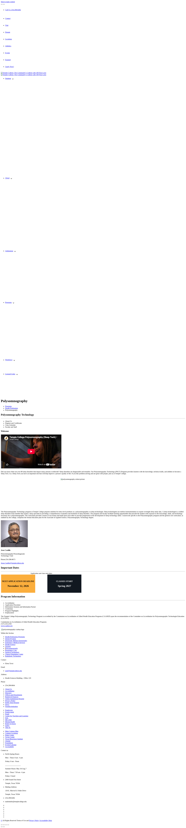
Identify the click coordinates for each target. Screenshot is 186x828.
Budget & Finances (11, 697)
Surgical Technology (12, 652)
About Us (8, 689)
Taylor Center (10, 737)
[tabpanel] (93, 497)
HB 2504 (8, 720)
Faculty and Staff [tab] (11, 427)
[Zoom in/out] (8, 824)
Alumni (7, 741)
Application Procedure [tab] (12, 605)
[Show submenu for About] (11, 178)
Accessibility (9, 747)
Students (8, 78)
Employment (9, 712)
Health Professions (11, 408)
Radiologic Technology (13, 656)
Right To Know (10, 724)
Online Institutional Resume (14, 699)
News (7, 704)
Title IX (7, 727)
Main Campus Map (11, 731)
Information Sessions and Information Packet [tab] (20, 607)
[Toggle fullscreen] (6, 824)
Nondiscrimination (11, 706)
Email (7, 714)
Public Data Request (12, 703)
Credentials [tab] (9, 609)
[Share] (4, 824)
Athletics (8, 46)
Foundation (9, 743)
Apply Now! (9, 67)
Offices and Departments (13, 695)
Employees (9, 710)
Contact (7, 18)
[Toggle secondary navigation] (4, 4)
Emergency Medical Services (15, 643)
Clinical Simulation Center (14, 654)
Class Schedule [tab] (10, 425)
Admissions (9, 251)
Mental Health (10, 722)
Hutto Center (9, 735)
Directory (8, 693)
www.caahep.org (6, 626)
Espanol (8, 60)
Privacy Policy (34, 820)
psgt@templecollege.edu (13, 671)
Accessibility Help (45, 820)
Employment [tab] (9, 613)
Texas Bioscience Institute (14, 739)
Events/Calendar (10, 745)
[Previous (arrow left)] (2, 826)
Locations (8, 39)
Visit (6, 25)
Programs (8, 302)
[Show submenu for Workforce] (14, 360)
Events (7, 53)
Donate (7, 32)
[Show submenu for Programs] (13, 302)
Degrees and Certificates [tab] (13, 423)
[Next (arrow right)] (4, 826)
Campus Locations (11, 733)
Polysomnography (11, 648)
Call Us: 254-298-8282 (13, 10)
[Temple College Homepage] (23, 73)
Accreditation (9, 691)
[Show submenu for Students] (13, 78)
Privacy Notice (10, 701)
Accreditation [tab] (9, 603)
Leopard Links (10, 374)
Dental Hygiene (10, 639)
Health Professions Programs (15, 637)
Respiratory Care (11, 650)
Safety (7, 726)
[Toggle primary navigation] (2, 4)
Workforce (8, 360)
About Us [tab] (8, 421)
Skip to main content (8, 2)
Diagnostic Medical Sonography (16, 641)
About (7, 178)
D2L (6, 718)
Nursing (8, 646)
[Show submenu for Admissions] (15, 251)
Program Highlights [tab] (12, 611)
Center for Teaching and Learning (16, 716)
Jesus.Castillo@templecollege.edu (12, 563)
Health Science (10, 644)
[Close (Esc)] (2, 824)
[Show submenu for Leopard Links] (17, 374)
